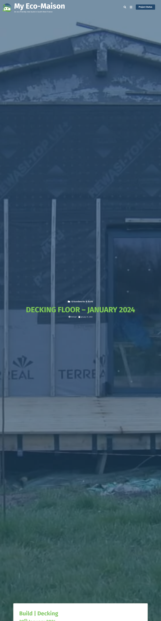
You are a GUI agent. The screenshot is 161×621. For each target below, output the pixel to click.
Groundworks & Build (82, 302)
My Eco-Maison (39, 6)
